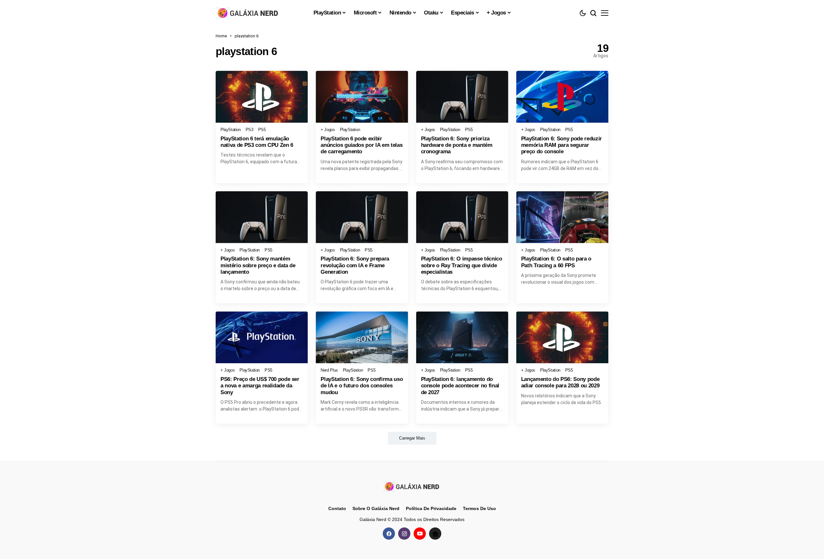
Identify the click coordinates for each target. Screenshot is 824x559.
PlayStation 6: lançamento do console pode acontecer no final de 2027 (460, 385)
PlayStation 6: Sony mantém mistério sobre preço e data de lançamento (257, 265)
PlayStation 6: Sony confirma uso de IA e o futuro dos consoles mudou (362, 385)
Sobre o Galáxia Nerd (375, 508)
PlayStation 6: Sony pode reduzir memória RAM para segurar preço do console (561, 145)
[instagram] (404, 533)
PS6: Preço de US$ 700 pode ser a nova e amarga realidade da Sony (259, 385)
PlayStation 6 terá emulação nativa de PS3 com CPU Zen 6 (256, 142)
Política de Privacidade (431, 508)
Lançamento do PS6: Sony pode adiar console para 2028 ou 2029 (560, 382)
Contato (337, 508)
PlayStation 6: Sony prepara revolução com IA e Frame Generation (355, 265)
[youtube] (420, 533)
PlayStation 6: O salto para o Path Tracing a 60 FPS (556, 262)
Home (221, 35)
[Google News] (435, 533)
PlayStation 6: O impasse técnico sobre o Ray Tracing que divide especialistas (461, 265)
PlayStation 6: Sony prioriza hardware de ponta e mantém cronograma (456, 145)
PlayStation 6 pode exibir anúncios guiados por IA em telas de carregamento (361, 145)
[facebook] (389, 533)
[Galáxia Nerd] (248, 12)
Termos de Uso (479, 508)
